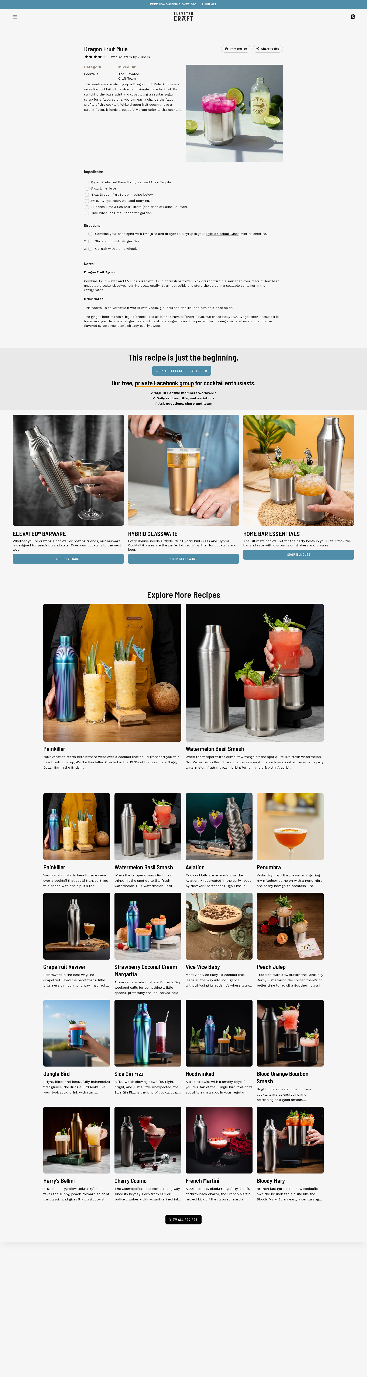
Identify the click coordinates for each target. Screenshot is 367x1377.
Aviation (195, 867)
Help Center (110, 1276)
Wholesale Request (115, 1304)
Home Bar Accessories (31, 1297)
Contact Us (109, 1325)
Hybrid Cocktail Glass (222, 234)
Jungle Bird (56, 1073)
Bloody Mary (271, 1180)
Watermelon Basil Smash (215, 748)
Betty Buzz (144, 201)
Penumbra (269, 867)
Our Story (108, 1269)
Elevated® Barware (28, 1276)
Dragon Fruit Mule (106, 49)
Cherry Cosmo (130, 1180)
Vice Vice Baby (203, 966)
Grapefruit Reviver (64, 966)
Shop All (19, 1269)
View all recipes (183, 1219)
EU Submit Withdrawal (119, 1339)
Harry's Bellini (59, 1180)
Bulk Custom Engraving (119, 1311)
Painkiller (54, 748)
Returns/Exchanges (116, 1297)
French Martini (202, 1180)
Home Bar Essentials (30, 1290)
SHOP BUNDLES (299, 554)
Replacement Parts (28, 1304)
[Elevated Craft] (183, 16)
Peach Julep (271, 966)
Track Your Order (114, 1290)
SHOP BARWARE (68, 559)
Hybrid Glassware (27, 1283)
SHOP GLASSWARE (183, 559)
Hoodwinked (200, 1073)
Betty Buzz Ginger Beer (240, 317)
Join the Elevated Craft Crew (181, 371)
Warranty (107, 1283)
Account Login (112, 1332)
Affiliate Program (114, 1318)
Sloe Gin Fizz (129, 1073)
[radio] (86, 57)
